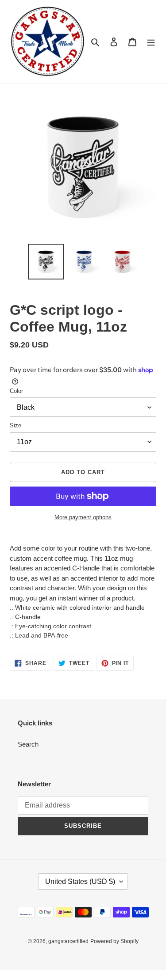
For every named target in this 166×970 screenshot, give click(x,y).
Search (28, 744)
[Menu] (151, 41)
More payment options (83, 517)
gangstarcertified (68, 941)
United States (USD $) (80, 881)
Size (15, 425)
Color (16, 391)
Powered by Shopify (114, 941)
